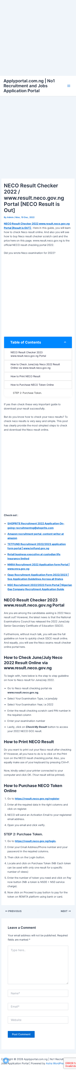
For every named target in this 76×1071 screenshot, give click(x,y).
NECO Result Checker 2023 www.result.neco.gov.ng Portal (28, 354)
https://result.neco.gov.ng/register (37, 798)
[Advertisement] (38, 38)
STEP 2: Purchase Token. (27, 392)
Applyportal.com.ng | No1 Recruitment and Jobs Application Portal (29, 85)
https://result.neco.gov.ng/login (35, 841)
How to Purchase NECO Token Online (32, 384)
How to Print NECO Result (25, 376)
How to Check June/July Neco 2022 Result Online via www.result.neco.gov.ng (36, 366)
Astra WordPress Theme (60, 1063)
